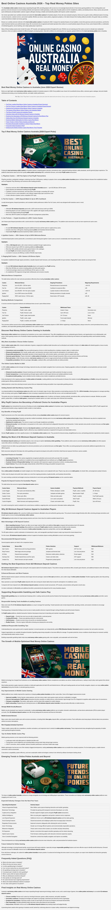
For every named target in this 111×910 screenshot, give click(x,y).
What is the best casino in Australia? (12, 862)
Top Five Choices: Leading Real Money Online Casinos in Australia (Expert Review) (28, 106)
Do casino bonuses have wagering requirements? (16, 879)
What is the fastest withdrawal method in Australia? (16, 881)
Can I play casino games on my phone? (13, 883)
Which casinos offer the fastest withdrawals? (14, 874)
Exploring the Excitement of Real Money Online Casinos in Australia (24, 108)
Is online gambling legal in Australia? (13, 866)
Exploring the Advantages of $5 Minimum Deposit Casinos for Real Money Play (27, 116)
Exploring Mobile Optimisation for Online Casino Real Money (22, 120)
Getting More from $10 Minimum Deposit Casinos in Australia (22, 118)
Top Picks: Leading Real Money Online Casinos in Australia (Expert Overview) (27, 104)
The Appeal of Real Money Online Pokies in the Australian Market (23, 110)
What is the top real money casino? (12, 864)
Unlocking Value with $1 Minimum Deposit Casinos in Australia (23, 114)
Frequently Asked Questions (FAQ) (15, 125)
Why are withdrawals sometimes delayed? (14, 876)
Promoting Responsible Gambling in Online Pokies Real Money (23, 123)
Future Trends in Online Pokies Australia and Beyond (20, 122)
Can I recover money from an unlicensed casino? (16, 868)
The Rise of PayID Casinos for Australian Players (19, 112)
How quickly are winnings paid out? (12, 878)
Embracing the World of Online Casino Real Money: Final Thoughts (24, 127)
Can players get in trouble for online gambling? (15, 872)
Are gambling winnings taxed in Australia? (14, 870)
